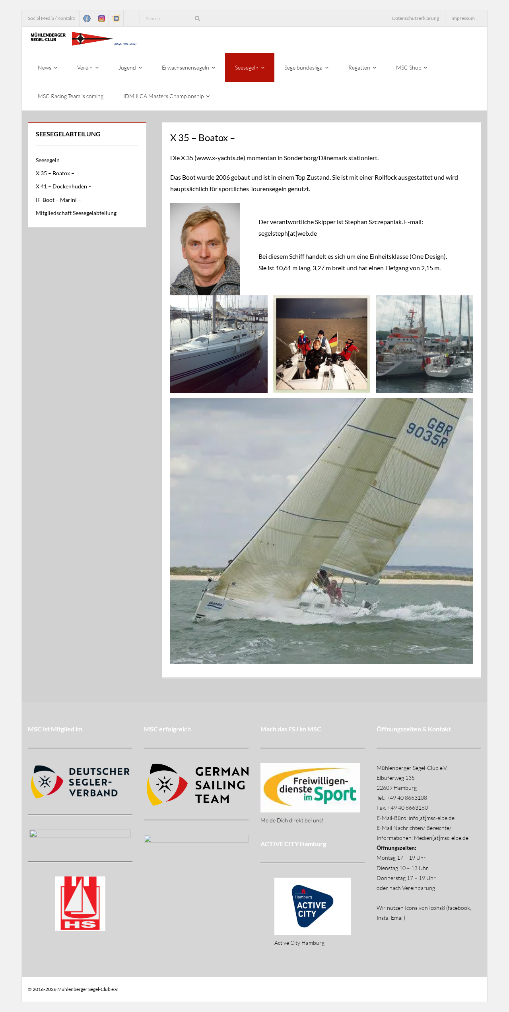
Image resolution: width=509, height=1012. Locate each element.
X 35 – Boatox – (55, 173)
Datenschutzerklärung (415, 18)
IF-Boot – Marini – (58, 199)
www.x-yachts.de (219, 157)
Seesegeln (48, 160)
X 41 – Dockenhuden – (63, 186)
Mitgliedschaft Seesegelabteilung (76, 212)
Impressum (463, 18)
